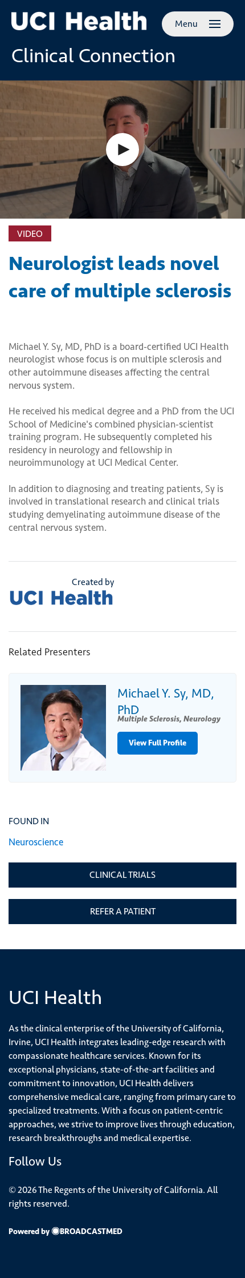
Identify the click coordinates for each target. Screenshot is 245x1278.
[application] (122, 149)
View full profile (157, 742)
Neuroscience (36, 842)
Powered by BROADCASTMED (65, 1231)
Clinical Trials (122, 874)
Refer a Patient (123, 911)
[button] (122, 149)
